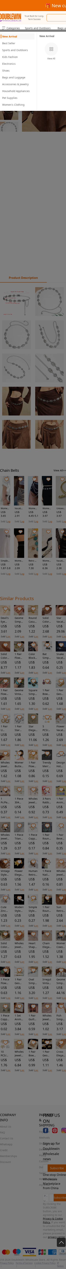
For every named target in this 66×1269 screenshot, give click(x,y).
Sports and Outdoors (38, 28)
